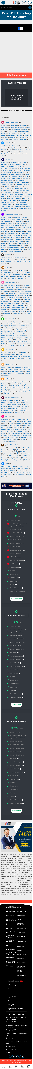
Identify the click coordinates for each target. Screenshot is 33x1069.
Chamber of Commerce (14, 166)
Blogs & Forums (15, 148)
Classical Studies (15, 129)
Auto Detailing (5, 146)
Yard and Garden (22, 346)
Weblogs (6, 375)
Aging (11, 285)
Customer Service (8, 170)
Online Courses (8, 237)
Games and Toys (19, 429)
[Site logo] (16, 2)
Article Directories (6, 257)
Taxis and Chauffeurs (18, 472)
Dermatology (11, 295)
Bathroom (28, 322)
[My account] (30, 2)
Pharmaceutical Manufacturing (17, 194)
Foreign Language (14, 406)
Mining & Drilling (5, 190)
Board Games (5, 270)
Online (25, 274)
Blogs (12, 219)
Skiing (17, 458)
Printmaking (14, 139)
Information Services (7, 180)
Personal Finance (19, 340)
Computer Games (6, 272)
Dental (3, 295)
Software (23, 245)
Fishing (18, 454)
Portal (10, 239)
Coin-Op (23, 270)
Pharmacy (28, 311)
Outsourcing (18, 192)
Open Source (18, 237)
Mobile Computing (17, 235)
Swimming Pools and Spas (24, 344)
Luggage (12, 470)
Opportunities (8, 192)
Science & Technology (10, 200)
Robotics (27, 239)
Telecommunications (6, 204)
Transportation (19, 206)
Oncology (4, 309)
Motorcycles (15, 435)
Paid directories (17, 262)
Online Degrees (23, 410)
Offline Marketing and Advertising (22, 190)
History (3, 408)
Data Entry (11, 223)
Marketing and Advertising (11, 233)
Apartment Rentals (6, 382)
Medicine (23, 303)
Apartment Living (6, 322)
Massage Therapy (18, 301)
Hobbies (16, 456)
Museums (28, 135)
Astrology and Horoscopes (17, 127)
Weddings (4, 441)
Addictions (4, 285)
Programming (18, 239)
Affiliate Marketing (6, 217)
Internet (29, 231)
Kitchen (3, 338)
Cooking (3, 326)
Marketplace (26, 433)
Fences (10, 330)
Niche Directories (6, 262)
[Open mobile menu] (3, 2)
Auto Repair (15, 146)
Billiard (27, 450)
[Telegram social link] (23, 1056)
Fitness (3, 297)
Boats (23, 148)
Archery (3, 448)
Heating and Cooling (6, 332)
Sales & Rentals (8, 394)
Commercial (13, 384)
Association (4, 127)
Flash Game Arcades (24, 272)
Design (15, 131)
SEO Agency (19, 243)
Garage (24, 330)
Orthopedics (4, 311)
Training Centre (18, 154)
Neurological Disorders (18, 305)
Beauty (3, 289)
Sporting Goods (24, 437)
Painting (12, 137)
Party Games (4, 276)
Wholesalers (22, 208)
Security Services (22, 200)
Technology (23, 202)
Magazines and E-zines (16, 371)
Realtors (14, 392)
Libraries (14, 410)
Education (24, 352)
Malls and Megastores (14, 433)
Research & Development (14, 198)
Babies (8, 352)
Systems (3, 247)
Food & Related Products (15, 176)
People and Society (6, 356)
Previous (3, 97)
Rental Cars (14, 152)
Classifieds (18, 423)
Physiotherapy (7, 313)
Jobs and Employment (7, 184)
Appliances (21, 419)
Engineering (4, 174)
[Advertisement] (16, 54)
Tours (28, 472)
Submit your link (17, 598)
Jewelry (3, 433)
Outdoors (4, 458)
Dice (15, 272)
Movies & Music (26, 435)
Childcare (15, 352)
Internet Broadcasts (25, 369)
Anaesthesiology (8, 287)
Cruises (14, 466)
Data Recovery (21, 223)
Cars (10, 149)
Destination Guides (6, 468)
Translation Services (6, 206)
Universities (18, 412)
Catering (3, 166)
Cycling (16, 452)
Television (20, 373)
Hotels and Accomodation (21, 468)
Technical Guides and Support (17, 247)
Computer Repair (18, 221)
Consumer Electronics (13, 425)
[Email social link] (13, 1056)
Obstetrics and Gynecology (19, 307)
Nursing (29, 305)
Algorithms (17, 217)
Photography (4, 139)
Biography (4, 402)
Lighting (11, 338)
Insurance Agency (20, 180)
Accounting (4, 162)
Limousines (4, 470)
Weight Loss (26, 313)
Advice (16, 400)
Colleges (18, 402)
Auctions (11, 421)
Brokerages (4, 384)
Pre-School (17, 356)
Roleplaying (21, 276)
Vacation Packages (19, 474)
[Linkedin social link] (19, 1056)
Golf (10, 456)
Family (3, 330)
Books (5, 423)
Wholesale (12, 441)
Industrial (25, 178)
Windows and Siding (9, 346)
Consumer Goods (25, 168)
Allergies (18, 285)
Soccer (24, 458)
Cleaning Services (23, 324)
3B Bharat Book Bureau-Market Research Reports (16, 96)
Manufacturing (5, 188)
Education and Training (14, 404)
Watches (23, 439)
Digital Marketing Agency (23, 170)
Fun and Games (21, 354)
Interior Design (21, 336)
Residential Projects (24, 392)
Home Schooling (12, 408)
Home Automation (20, 332)
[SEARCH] (29, 7)
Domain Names (10, 229)
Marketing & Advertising (19, 188)
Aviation (23, 448)
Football (25, 454)
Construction (4, 168)
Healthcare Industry (13, 297)
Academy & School (6, 400)
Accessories (4, 419)
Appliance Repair (17, 322)
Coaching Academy (6, 452)
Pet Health (21, 311)
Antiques (12, 419)
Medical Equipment (13, 303)
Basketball (19, 450)
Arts (2, 352)
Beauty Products (26, 421)
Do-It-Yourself (12, 326)
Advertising (14, 162)
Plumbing (16, 342)
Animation (4, 125)
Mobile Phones (5, 435)
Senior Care (17, 313)
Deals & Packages (24, 466)
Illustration (11, 135)
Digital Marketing (13, 227)
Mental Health (5, 305)
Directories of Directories (8, 260)
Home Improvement (18, 334)
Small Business (5, 202)
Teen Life (20, 358)
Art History (23, 125)
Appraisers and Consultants (21, 382)
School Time (26, 356)
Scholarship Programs (7, 412)
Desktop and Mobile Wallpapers (10, 225)
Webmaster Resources (15, 251)
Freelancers (4, 231)
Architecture (13, 125)
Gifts (12, 431)
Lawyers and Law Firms (22, 184)
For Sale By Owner (16, 386)
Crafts (3, 131)
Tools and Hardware (6, 439)
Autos (18, 421)
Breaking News (17, 367)
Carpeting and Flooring (10, 324)
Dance (9, 131)
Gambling (3, 456)
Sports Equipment (6, 460)
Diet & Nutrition (24, 452)
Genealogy (24, 406)
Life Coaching (8, 186)
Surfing (26, 460)
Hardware (21, 231)
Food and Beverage (6, 429)
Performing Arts (22, 137)
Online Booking (22, 470)
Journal (5, 371)
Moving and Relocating (22, 338)
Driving (6, 152)
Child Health (19, 289)
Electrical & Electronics (20, 172)
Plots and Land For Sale (15, 390)
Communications (6, 221)
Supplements (17, 460)
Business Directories (19, 257)
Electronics (16, 427)
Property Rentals (5, 472)
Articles (23, 400)
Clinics (13, 291)
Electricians (7, 328)
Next (30, 97)
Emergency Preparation (19, 328)
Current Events (12, 369)
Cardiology (11, 289)
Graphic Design (13, 133)
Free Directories (23, 260)
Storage (14, 202)
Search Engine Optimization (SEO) (13, 241)
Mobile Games (17, 274)
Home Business (16, 178)
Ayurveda (24, 287)
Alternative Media (6, 367)
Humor (3, 135)
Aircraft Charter (5, 466)
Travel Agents (7, 474)
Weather (28, 373)
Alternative (26, 285)
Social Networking (13, 245)
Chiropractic (4, 291)
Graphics (12, 231)
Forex (26, 176)
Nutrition (6, 307)
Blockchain (4, 164)
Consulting (14, 168)
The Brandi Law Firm (11, 1050)
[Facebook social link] (10, 1056)
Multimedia (28, 235)
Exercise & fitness (9, 454)
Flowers (24, 427)
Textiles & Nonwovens (21, 204)
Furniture (17, 330)
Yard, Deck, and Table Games (16, 278)
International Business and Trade (10, 182)
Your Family (28, 358)
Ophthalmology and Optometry (18, 309)
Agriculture (23, 162)
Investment (25, 182)
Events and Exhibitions (17, 174)
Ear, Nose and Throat (24, 295)
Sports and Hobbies (9, 358)
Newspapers (11, 373)
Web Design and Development (16, 249)
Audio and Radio (13, 448)
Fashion (3, 133)
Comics (25, 129)
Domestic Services (24, 326)
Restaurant (26, 198)
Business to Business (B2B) (17, 164)
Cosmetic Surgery (24, 293)
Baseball (12, 450)
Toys (16, 439)
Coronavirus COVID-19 (10, 293)
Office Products (8, 437)
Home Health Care (15, 299)
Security (11, 243)
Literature (19, 135)
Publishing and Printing (17, 196)
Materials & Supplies (15, 388)
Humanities (22, 133)
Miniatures (7, 274)
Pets (9, 342)
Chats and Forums (22, 219)
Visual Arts (23, 139)
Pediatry (13, 311)
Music (5, 137)
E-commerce (7, 172)
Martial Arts (25, 456)
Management (18, 186)
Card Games (15, 270)
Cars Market (17, 149)
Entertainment (24, 131)
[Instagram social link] (16, 1056)
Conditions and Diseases (24, 291)
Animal (17, 287)
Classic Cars (27, 149)
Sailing (11, 458)
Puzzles (13, 276)
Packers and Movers (6, 340)
